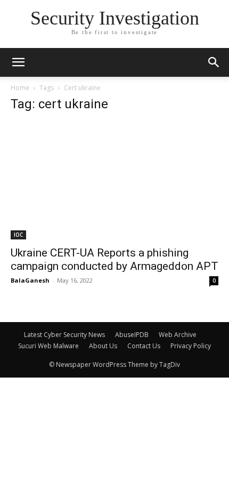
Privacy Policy (190, 345)
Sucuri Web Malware (48, 345)
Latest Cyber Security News (64, 334)
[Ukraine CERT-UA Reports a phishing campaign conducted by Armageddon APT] (114, 181)
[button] (214, 62)
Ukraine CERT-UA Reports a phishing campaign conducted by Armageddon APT (114, 259)
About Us (103, 345)
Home (20, 87)
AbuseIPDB (132, 334)
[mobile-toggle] (18, 62)
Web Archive (178, 334)
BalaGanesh (30, 280)
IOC (18, 234)
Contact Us (143, 345)
